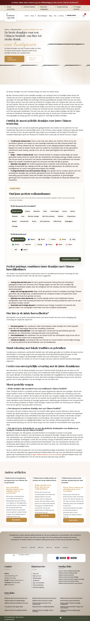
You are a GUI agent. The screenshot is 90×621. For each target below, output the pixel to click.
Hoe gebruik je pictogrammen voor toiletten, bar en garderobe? (15, 490)
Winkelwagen (37, 578)
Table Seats (57, 221)
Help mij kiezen (32, 59)
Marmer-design (33, 216)
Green (64, 211)
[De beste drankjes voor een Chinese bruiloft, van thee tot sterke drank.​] (66, 44)
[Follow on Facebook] (57, 558)
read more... (16, 520)
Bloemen (37, 211)
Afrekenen (36, 580)
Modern (60, 216)
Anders (27, 211)
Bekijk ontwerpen (12, 59)
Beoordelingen (42, 16)
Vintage (14, 226)
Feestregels (55, 211)
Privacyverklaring (38, 585)
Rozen (34, 221)
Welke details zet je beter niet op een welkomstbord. (43, 487)
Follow (63, 558)
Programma (71, 216)
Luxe (22, 216)
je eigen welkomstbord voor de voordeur (46, 455)
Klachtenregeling (38, 587)
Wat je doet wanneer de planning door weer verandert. (73, 489)
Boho (45, 211)
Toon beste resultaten (70, 259)
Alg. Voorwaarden (38, 583)
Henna (72, 211)
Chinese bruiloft (15, 30)
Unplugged (68, 221)
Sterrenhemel (45, 221)
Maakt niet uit (16, 211)
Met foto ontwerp (48, 216)
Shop (32, 16)
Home (27, 16)
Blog (50, 16)
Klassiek (15, 216)
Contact (61, 16)
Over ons (36, 573)
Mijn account (37, 576)
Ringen (14, 221)
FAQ (55, 16)
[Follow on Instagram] (68, 558)
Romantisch (24, 221)
